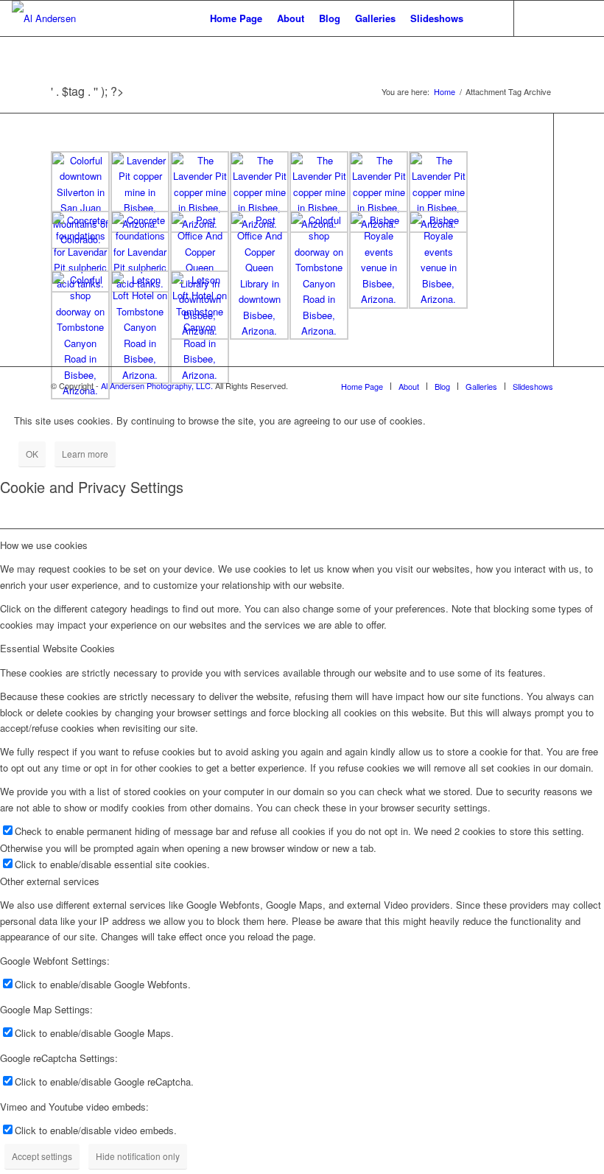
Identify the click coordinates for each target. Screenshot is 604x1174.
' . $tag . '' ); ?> (87, 91)
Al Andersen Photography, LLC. (157, 385)
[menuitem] (236, 18)
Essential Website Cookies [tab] (57, 648)
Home (444, 91)
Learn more (85, 453)
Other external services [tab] (49, 881)
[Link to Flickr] (537, 18)
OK (32, 453)
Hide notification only (138, 1156)
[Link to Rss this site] (581, 18)
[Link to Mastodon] (559, 18)
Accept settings (42, 1156)
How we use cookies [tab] (44, 545)
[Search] (483, 18)
